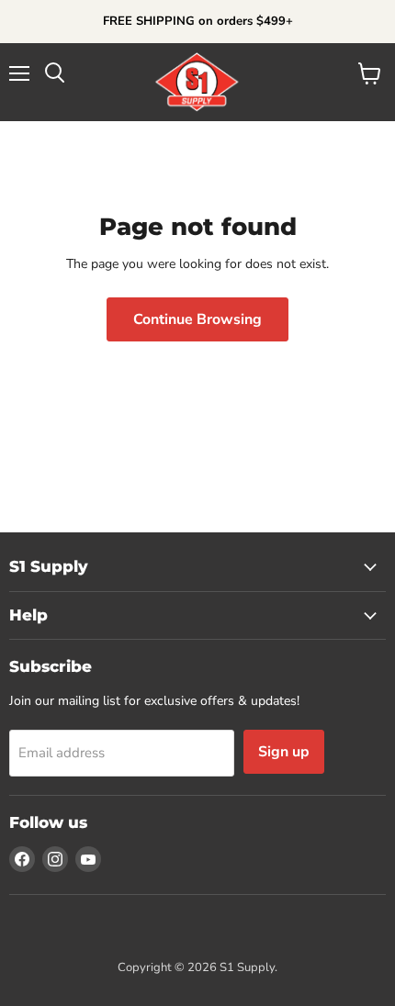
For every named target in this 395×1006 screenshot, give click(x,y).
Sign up (284, 752)
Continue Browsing (197, 319)
